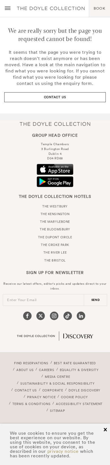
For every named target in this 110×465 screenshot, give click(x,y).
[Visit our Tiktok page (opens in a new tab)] (67, 316)
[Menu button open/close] (7, 8)
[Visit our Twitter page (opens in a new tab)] (40, 316)
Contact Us (55, 97)
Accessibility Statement (79, 404)
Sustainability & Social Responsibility (57, 383)
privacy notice (63, 451)
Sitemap (57, 410)
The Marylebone (55, 221)
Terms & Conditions (31, 404)
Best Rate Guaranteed (75, 363)
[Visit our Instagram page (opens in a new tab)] (54, 316)
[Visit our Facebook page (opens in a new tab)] (27, 316)
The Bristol (55, 260)
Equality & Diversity (79, 370)
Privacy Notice (41, 397)
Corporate (52, 390)
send (95, 300)
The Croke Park (55, 245)
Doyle (51, 8)
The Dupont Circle (55, 237)
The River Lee (55, 252)
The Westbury (55, 206)
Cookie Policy (74, 397)
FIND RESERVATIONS (31, 363)
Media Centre (57, 376)
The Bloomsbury (55, 229)
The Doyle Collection (55, 123)
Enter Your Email (22, 299)
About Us (25, 370)
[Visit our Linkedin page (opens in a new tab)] (81, 316)
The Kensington (55, 214)
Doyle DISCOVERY (84, 390)
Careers (46, 370)
